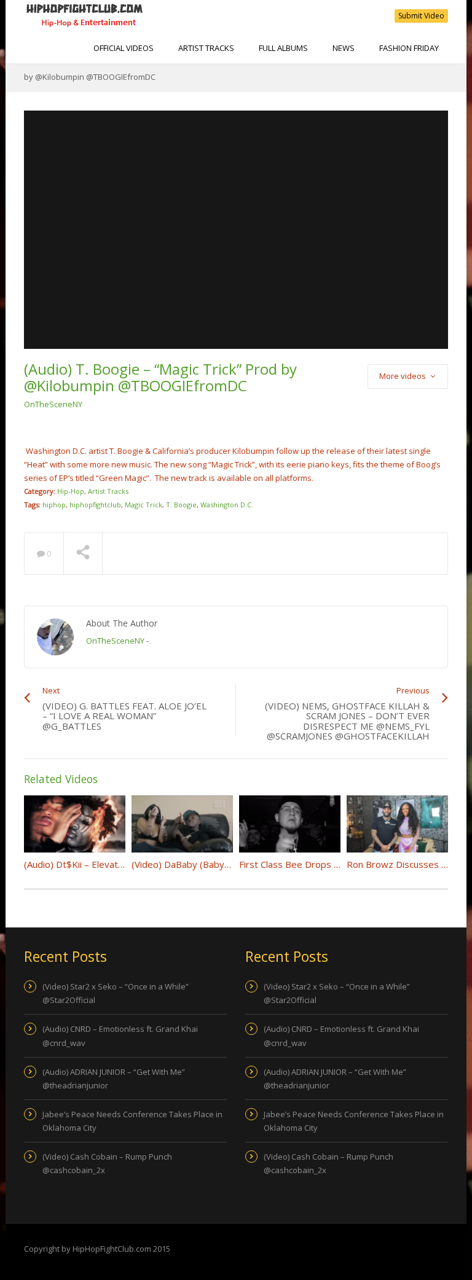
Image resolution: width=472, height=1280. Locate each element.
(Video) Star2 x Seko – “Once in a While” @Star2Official (115, 993)
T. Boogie (181, 504)
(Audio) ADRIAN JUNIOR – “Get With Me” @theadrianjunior (113, 1078)
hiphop (54, 504)
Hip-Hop (70, 491)
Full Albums (283, 47)
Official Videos (123, 47)
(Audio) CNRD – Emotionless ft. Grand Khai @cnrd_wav (120, 1035)
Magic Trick (143, 504)
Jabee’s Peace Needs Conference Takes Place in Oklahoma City (132, 1121)
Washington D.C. (226, 504)
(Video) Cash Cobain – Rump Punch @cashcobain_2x (107, 1163)
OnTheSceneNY (53, 404)
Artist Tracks (206, 47)
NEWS (343, 47)
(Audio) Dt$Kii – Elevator (75, 864)
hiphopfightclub (95, 504)
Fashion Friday (409, 47)
